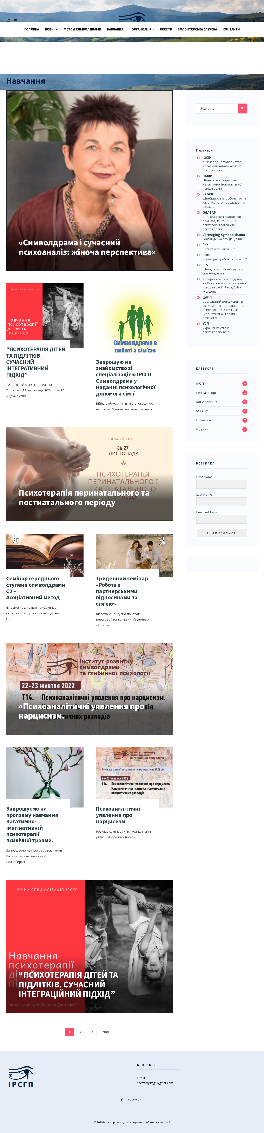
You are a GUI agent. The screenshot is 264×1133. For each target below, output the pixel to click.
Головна (31, 29)
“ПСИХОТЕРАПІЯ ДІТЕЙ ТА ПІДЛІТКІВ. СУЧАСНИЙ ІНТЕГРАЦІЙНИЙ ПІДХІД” (68, 984)
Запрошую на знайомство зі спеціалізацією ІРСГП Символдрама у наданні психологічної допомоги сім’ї (125, 377)
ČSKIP (207, 245)
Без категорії (206, 393)
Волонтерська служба (197, 29)
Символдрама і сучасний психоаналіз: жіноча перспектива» (87, 247)
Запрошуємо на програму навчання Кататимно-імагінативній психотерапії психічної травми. (32, 824)
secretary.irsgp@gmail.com (155, 1083)
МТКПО (202, 411)
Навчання (115, 29)
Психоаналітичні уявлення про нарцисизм (118, 815)
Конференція (206, 402)
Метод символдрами (82, 29)
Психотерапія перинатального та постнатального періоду (84, 497)
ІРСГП (200, 383)
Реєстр (166, 29)
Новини (51, 29)
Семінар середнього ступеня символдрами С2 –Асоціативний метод (35, 588)
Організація (142, 29)
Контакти (231, 29)
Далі (106, 1032)
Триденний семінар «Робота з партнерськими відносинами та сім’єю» (122, 591)
